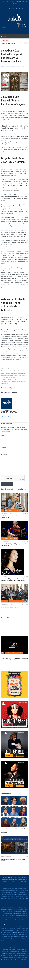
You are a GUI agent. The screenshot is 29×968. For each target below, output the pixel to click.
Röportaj (9, 917)
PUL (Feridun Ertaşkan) (18, 915)
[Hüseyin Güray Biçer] (14, 800)
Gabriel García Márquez (10, 938)
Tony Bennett (19, 959)
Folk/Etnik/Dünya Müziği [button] (7, 538)
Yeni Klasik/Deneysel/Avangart (13, 919)
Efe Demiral (9, 934)
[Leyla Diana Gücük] (5, 800)
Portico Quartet (24, 953)
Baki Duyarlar (7, 928)
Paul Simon (18, 953)
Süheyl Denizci (24, 957)
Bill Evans (23, 928)
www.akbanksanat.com (18, 373)
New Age (25, 913)
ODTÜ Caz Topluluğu (20, 951)
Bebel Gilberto (18, 928)
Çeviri (6, 894)
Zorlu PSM (21, 919)
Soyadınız (4, 441)
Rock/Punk (5, 917)
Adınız (3, 435)
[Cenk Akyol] (14, 822)
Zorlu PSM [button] (16, 510)
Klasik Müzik (18, 1)
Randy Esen (3, 955)
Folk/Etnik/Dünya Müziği (5, 898)
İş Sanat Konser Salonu (20, 905)
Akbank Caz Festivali (15, 888)
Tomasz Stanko (13, 959)
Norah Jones (14, 951)
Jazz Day (5, 909)
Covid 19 (9, 894)
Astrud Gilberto (11, 926)
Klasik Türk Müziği (21, 909)
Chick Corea (11, 932)
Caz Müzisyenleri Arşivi (21, 892)
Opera (10, 915)
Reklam (8, 1)
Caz (11, 892)
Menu (4, 36)
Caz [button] (2, 510)
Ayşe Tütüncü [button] (4, 601)
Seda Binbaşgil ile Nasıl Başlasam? (17, 955)
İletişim (12, 1)
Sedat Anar (25, 955)
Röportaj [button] (10, 510)
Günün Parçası (19, 903)
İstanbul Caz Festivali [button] (13, 601)
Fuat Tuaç (3, 938)
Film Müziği (17, 896)
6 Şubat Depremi (12, 886)
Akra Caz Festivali (22, 888)
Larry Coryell (15, 947)
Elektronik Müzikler (22, 894)
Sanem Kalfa (8, 955)
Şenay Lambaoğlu (5, 957)
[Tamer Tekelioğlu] (5, 811)
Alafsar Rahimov (17, 924)
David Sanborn (21, 932)
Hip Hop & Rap (13, 905)
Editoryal (17, 894)
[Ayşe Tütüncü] (23, 811)
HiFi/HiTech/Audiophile (5, 905)
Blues (23, 1)
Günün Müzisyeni (13, 903)
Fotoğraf (12, 898)
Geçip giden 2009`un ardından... (8, 618)
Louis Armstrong (21, 947)
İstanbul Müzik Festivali (11, 907)
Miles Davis (22, 949)
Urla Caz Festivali (20, 917)
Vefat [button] (21, 652)
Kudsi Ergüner (9, 947)
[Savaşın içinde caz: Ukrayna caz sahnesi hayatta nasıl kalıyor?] (14, 845)
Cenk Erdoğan (22, 930)
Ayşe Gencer (22, 926)
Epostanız (4, 447)
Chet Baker (6, 932)
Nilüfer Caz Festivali (5, 915)
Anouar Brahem (24, 924)
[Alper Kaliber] (5, 822)
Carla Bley (17, 930)
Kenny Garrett (24, 945)
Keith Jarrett (14, 945)
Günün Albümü (6, 903)
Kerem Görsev (4, 947)
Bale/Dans (23, 890)
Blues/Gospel (7, 892)
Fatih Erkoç (16, 936)
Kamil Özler (9, 945)
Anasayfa (3, 1)
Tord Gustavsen (25, 959)
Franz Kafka (25, 936)
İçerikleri (7, 410)
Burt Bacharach (12, 930)
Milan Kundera (17, 949)
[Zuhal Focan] (23, 800)
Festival (5, 896)
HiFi (27, 1)
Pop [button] (6, 510)
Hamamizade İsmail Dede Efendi (21, 938)
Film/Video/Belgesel (23, 896)
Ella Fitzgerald (18, 934)
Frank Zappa (20, 936)
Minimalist (15, 913)
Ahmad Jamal (11, 924)
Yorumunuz (4, 454)
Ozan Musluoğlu (8, 953)
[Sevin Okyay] (23, 822)
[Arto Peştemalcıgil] (14, 811)
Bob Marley (7, 930)
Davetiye (13, 894)
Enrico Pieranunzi (4, 936)
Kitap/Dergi (10, 909)
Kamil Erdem (4, 945)
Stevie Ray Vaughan (17, 957)
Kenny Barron (19, 945)
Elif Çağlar (14, 934)
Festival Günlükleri (11, 896)
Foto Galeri (15, 3)
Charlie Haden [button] (8, 652)
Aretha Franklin (5, 926)
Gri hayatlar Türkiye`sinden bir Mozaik (9, 607)
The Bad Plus (3, 959)
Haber (24, 903)
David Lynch (16, 932)
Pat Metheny (13, 953)
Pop (13, 915)
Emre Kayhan (24, 934)
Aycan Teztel (17, 926)
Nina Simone (9, 951)
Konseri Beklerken (6, 911)
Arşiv (19, 890)
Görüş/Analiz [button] (15, 652)
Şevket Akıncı (11, 957)
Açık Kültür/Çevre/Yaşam (20, 886)
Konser (26, 909)
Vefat (24, 917)
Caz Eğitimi (15, 892)
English (2, 896)
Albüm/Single (3, 890)
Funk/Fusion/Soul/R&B (18, 898)
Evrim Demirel (10, 936)
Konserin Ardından (14, 911)
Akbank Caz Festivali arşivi (8, 43)
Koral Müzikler (20, 911)
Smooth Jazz (14, 917)
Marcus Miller (11, 949)
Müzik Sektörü (20, 913)
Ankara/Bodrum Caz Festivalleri (12, 890)
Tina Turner (8, 959)
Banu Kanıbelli (12, 928)
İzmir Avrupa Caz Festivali (20, 907)
